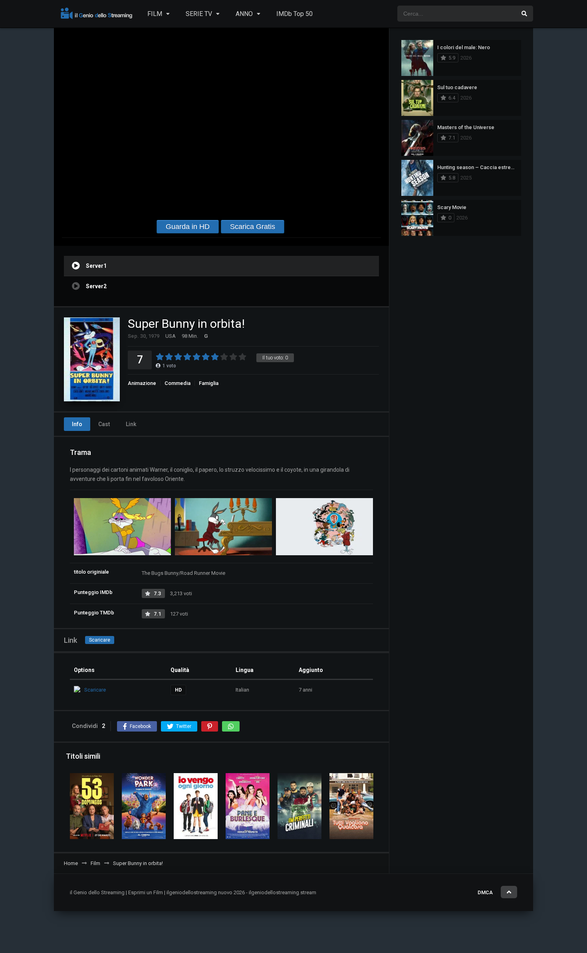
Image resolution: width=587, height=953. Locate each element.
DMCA (485, 892)
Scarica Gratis (252, 227)
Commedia (177, 383)
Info (77, 424)
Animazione (142, 383)
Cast (104, 424)
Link (131, 424)
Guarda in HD (188, 227)
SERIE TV (199, 14)
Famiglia (208, 383)
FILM (154, 14)
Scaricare (99, 640)
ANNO (244, 14)
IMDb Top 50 (294, 14)
